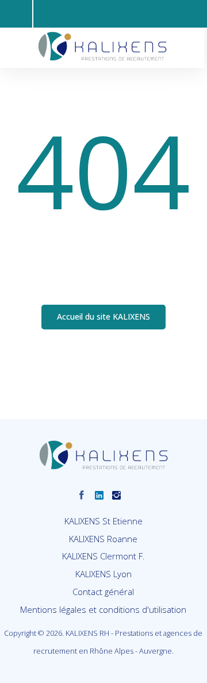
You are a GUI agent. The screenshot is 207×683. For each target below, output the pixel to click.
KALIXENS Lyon (103, 574)
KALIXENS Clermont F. (103, 556)
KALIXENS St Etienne (103, 521)
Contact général (103, 591)
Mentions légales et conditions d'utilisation (103, 609)
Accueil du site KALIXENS (103, 316)
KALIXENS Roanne (103, 538)
